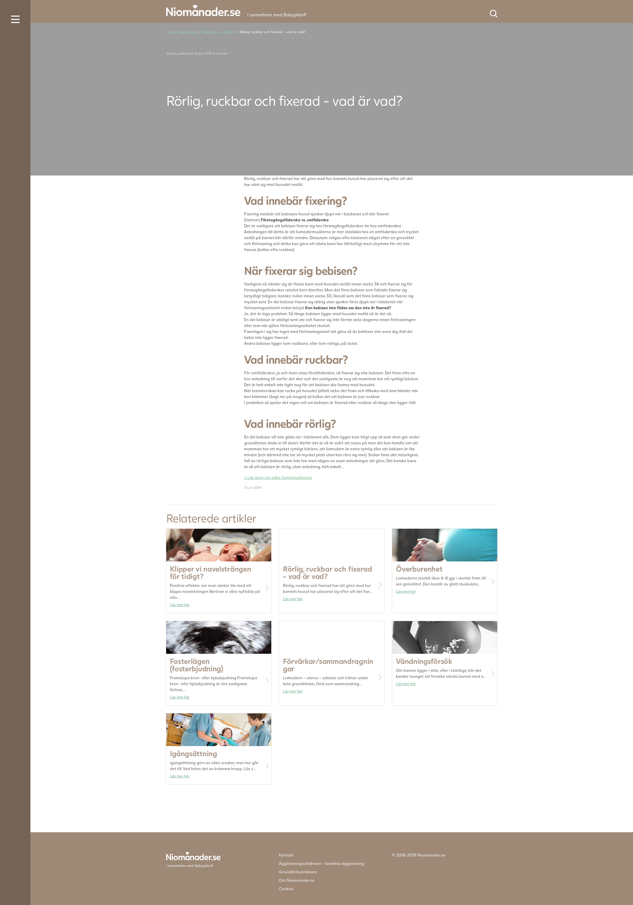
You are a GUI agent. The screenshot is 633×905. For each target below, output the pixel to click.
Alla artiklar (187, 32)
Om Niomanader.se (297, 880)
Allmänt (229, 32)
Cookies (286, 888)
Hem (170, 32)
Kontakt (286, 855)
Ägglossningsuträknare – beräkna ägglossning (321, 863)
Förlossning (210, 32)
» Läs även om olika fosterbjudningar (278, 477)
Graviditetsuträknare (298, 871)
